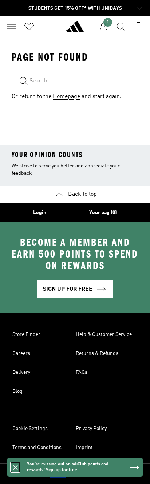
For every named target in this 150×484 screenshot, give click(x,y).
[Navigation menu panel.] (11, 26)
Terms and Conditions (37, 447)
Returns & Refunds (97, 353)
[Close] (15, 467)
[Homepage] (75, 29)
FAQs (81, 372)
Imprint (84, 447)
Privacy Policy (91, 428)
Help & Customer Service (104, 334)
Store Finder (26, 334)
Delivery (21, 372)
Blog (17, 391)
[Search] (121, 26)
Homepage (66, 97)
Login (39, 212)
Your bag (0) (103, 212)
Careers (21, 353)
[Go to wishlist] (29, 26)
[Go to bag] (138, 26)
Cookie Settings (30, 428)
